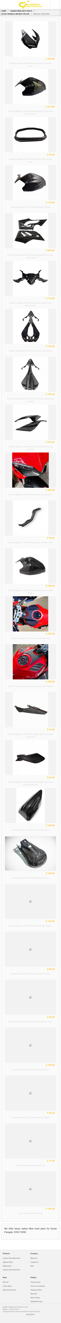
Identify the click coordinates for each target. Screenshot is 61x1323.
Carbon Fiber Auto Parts (11, 1270)
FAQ (31, 1266)
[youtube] (49, 1319)
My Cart (5, 1282)
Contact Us (34, 1262)
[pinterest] (37, 1319)
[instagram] (30, 1319)
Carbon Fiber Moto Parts (11, 1258)
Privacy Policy (35, 1282)
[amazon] (12, 1319)
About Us (33, 1258)
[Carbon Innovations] (30, 4)
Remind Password (9, 1290)
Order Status (7, 1286)
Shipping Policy (36, 1290)
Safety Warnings (36, 1301)
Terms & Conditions (37, 1286)
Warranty (33, 1294)
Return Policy (35, 1298)
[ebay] (18, 1319)
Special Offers (8, 1262)
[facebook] (24, 1319)
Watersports (7, 1266)
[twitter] (43, 1319)
